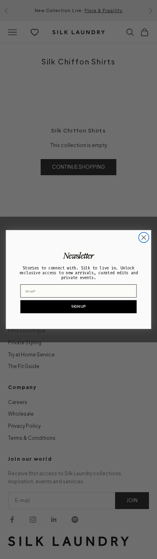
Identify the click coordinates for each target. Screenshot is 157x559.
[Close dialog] (144, 237)
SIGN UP (78, 306)
